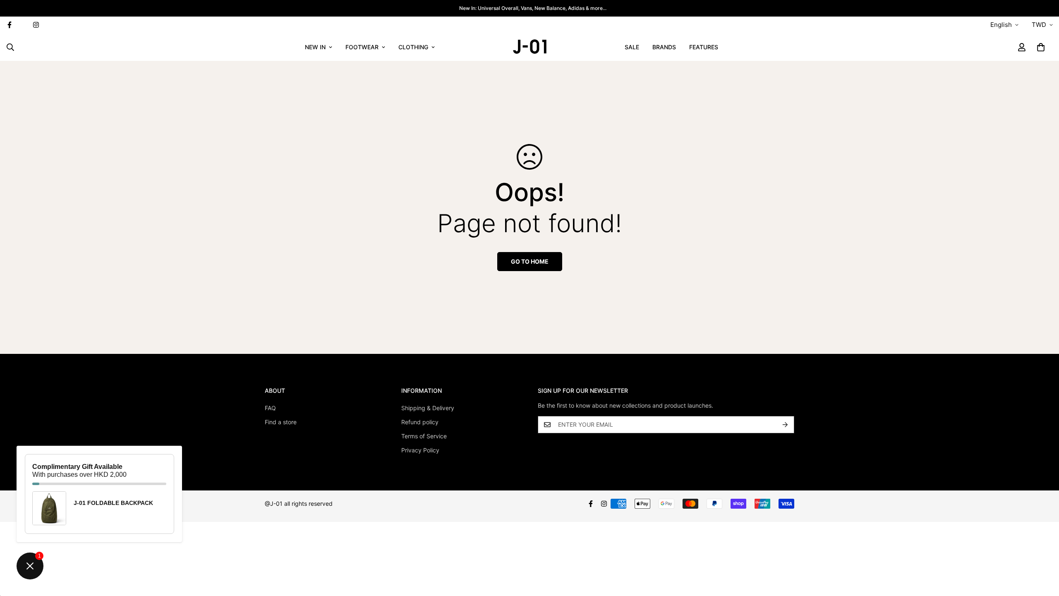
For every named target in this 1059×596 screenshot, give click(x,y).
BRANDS (664, 46)
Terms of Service (424, 436)
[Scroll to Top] (1042, 550)
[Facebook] (590, 503)
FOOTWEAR (362, 46)
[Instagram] (36, 25)
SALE (632, 46)
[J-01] (529, 47)
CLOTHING (413, 46)
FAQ (270, 407)
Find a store (281, 421)
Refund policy (419, 421)
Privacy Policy (420, 450)
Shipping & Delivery (427, 407)
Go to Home (530, 261)
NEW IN (315, 46)
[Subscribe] (785, 424)
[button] (1040, 47)
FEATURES (703, 46)
